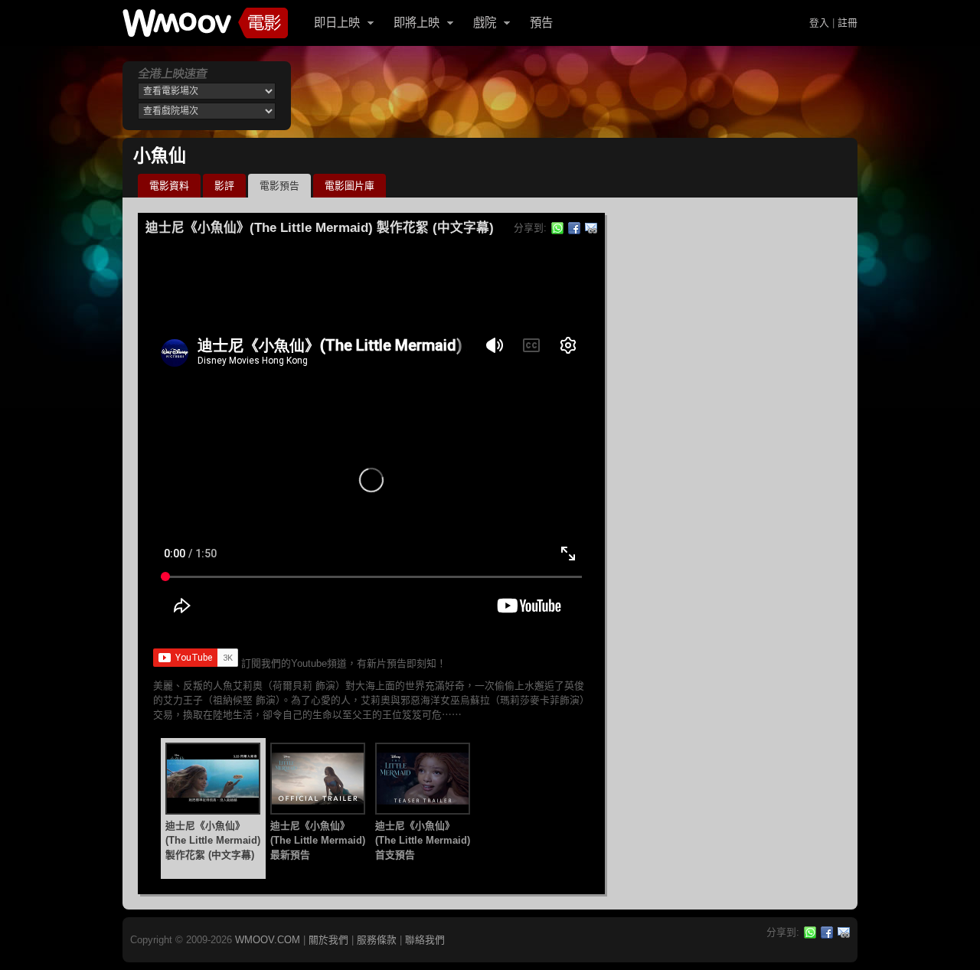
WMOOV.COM (267, 940)
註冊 (848, 22)
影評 (224, 185)
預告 (541, 22)
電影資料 (169, 185)
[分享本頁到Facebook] (574, 228)
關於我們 (328, 940)
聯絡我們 (425, 940)
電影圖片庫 (349, 185)
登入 (819, 22)
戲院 (484, 22)
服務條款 (377, 940)
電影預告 (279, 185)
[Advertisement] (577, 95)
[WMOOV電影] (205, 23)
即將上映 (416, 22)
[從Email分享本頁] (591, 228)
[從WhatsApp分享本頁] (557, 228)
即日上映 (337, 22)
